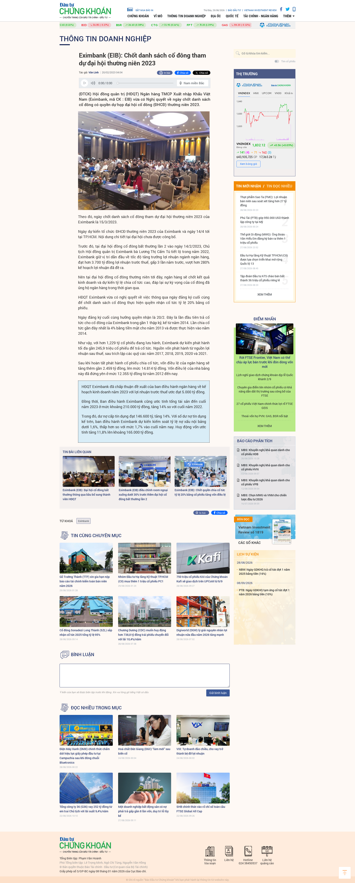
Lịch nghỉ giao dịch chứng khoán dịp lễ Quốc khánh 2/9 (264, 377)
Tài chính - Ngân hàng (260, 16)
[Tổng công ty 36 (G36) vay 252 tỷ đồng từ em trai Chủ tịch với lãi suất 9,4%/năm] (86, 788)
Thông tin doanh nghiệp (186, 16)
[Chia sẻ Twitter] (286, 9)
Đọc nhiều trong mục (96, 707)
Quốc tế (232, 16)
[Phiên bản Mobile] (292, 9)
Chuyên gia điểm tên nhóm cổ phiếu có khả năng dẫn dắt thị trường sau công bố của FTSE (264, 391)
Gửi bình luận (218, 693)
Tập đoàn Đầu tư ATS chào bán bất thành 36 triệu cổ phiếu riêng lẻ (262, 278)
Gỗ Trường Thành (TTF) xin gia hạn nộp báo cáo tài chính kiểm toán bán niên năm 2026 (85, 581)
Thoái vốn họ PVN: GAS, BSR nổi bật (264, 416)
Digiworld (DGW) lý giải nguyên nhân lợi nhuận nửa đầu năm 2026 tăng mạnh (201, 632)
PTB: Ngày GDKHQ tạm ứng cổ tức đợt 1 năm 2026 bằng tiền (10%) (264, 592)
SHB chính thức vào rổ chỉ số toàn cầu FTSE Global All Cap (200, 809)
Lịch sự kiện (248, 554)
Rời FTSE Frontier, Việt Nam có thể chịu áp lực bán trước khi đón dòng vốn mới (264, 362)
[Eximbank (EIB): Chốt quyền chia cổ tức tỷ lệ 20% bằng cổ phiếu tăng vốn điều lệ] (201, 471)
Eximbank (83, 521)
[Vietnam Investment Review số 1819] (281, 531)
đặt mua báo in (144, 10)
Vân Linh (94, 72)
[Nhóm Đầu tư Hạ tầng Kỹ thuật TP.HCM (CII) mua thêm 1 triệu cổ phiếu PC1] (144, 558)
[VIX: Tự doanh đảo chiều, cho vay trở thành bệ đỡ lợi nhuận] (203, 730)
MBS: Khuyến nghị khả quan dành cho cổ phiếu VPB (265, 482)
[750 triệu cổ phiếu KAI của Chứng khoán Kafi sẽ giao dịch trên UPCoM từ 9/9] (203, 558)
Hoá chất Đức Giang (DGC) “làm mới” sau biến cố (144, 751)
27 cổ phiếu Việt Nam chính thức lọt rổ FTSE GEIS (264, 406)
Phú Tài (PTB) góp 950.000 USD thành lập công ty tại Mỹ (264, 220)
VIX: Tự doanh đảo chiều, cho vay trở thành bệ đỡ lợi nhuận (199, 751)
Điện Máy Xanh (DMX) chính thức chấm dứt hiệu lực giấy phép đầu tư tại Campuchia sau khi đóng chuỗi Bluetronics (85, 755)
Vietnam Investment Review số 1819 (254, 529)
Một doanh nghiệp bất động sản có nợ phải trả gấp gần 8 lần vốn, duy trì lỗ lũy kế (143, 811)
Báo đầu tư (234, 10)
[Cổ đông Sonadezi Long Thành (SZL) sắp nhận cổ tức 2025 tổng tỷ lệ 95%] (86, 611)
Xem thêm (264, 294)
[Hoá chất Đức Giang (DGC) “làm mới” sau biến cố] (144, 730)
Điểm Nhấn (265, 318)
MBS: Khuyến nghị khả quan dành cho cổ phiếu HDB (265, 452)
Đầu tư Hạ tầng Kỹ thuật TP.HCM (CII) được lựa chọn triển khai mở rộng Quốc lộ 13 (264, 259)
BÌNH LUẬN (82, 654)
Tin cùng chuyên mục (96, 535)
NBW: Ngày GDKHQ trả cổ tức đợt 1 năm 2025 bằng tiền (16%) (264, 572)
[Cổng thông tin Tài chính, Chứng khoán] (85, 10)
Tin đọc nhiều (279, 186)
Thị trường (247, 73)
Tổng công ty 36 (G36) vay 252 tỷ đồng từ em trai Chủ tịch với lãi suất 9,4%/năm (86, 809)
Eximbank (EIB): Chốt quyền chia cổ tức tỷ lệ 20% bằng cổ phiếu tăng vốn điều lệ (200, 492)
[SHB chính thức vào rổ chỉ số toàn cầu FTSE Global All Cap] (203, 788)
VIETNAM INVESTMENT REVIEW (260, 10)
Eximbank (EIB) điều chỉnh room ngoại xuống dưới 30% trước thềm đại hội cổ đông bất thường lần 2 (143, 494)
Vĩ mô (158, 16)
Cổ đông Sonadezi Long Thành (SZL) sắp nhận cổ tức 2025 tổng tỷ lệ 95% (86, 632)
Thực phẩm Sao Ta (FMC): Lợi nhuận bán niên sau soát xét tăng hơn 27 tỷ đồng (263, 201)
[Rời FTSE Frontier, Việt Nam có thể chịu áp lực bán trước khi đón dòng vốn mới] (264, 338)
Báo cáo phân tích (254, 440)
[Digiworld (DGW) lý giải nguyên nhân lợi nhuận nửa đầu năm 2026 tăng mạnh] (203, 611)
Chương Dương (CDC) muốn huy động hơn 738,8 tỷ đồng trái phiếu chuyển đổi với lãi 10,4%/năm (143, 634)
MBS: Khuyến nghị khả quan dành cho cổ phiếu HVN (265, 467)
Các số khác (249, 542)
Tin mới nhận (248, 186)
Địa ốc (216, 16)
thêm (287, 16)
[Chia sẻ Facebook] (279, 9)
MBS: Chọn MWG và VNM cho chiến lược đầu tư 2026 (264, 497)
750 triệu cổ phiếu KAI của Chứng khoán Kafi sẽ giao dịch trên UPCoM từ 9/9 (202, 579)
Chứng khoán (138, 16)
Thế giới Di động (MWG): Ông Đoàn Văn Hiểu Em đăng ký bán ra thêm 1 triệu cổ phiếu (263, 238)
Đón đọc (243, 519)
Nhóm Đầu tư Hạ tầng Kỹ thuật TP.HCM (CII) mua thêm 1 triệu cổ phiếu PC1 (143, 579)
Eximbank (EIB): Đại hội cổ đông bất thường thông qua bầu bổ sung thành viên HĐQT (86, 494)
